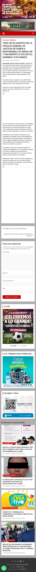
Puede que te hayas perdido (14, 422)
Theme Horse (20, 567)
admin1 (17, 60)
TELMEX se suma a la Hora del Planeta (15, 228)
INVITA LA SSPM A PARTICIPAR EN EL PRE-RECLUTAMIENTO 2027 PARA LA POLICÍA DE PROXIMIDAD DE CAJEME (18, 449)
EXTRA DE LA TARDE (22, 564)
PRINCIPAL (13, 40)
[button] (3, 568)
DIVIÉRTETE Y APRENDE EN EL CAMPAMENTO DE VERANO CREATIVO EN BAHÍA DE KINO (18, 514)
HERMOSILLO (6, 508)
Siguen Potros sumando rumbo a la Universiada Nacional (18, 235)
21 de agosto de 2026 (9, 453)
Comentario (6, 252)
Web (4, 288)
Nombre (5, 273)
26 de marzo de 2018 (8, 60)
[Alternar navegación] (3, 33)
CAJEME (5, 443)
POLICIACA (6, 40)
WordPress (23, 569)
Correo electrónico (8, 281)
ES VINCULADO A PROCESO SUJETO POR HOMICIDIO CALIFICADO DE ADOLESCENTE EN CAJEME (17, 482)
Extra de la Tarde (20, 453)
